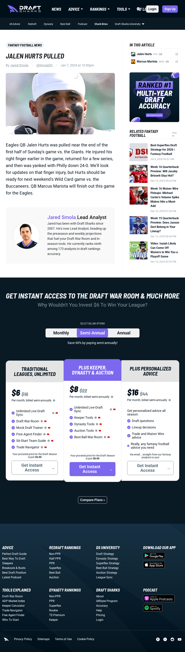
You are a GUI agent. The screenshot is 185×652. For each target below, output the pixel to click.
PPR (52, 563)
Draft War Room (12, 596)
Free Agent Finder (13, 615)
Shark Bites (101, 24)
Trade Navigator (12, 610)
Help (99, 610)
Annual (123, 332)
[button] (57, 413)
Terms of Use (63, 639)
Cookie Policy (85, 639)
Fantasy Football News (25, 45)
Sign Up (170, 9)
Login (152, 9)
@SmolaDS (44, 65)
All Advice (14, 24)
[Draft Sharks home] (24, 9)
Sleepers (7, 563)
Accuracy (102, 605)
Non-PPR (55, 554)
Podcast (82, 24)
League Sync (104, 577)
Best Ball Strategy (107, 568)
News (56, 9)
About (100, 596)
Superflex (55, 568)
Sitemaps (43, 639)
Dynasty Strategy (107, 558)
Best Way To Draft (13, 558)
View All (174, 134)
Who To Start (10, 619)
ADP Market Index (13, 601)
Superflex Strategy (107, 563)
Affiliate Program (107, 601)
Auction (54, 577)
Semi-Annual (92, 332)
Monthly (61, 332)
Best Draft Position (14, 572)
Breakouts (8, 568)
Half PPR (55, 558)
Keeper (53, 619)
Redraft (32, 24)
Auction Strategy (106, 572)
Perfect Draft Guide (14, 554)
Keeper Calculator (13, 605)
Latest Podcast (11, 577)
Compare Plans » (92, 500)
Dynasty (48, 24)
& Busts (20, 568)
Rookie (53, 610)
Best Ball (65, 24)
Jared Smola (19, 65)
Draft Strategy (105, 554)
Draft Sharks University (128, 24)
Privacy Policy (23, 639)
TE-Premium (57, 615)
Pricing (100, 615)
